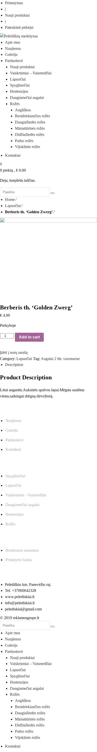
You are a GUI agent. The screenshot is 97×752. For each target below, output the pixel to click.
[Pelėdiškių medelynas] (19, 36)
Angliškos (23, 700)
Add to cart (29, 337)
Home (10, 199)
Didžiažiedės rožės (29, 725)
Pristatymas (14, 3)
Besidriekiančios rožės (32, 707)
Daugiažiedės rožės (30, 713)
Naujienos (13, 421)
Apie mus (12, 633)
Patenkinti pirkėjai (19, 27)
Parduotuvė (14, 440)
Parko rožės (24, 731)
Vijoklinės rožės (27, 737)
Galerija (11, 430)
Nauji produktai (17, 15)
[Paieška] (52, 193)
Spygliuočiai (15, 476)
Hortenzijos (14, 514)
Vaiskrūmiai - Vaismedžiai (25, 495)
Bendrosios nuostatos (22, 550)
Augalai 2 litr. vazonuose (60, 359)
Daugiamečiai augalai (22, 505)
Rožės (10, 524)
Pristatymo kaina (18, 560)
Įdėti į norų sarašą (14, 352)
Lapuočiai (13, 206)
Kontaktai (13, 449)
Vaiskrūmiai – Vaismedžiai (30, 664)
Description (14, 364)
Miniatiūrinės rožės (30, 719)
